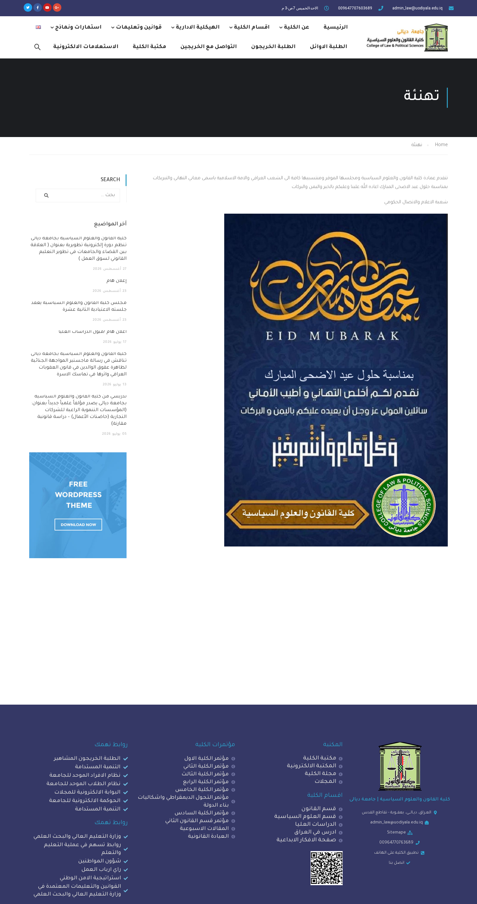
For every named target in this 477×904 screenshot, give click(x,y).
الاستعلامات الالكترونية (85, 47)
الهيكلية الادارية (198, 28)
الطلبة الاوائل (328, 47)
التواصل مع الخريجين (208, 47)
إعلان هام (116, 281)
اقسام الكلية (252, 28)
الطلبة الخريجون (273, 47)
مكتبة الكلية (149, 47)
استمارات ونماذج (78, 28)
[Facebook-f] (37, 7)
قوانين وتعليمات (139, 28)
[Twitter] (28, 7)
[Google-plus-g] (57, 7)
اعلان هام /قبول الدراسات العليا (92, 332)
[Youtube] (47, 7)
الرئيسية (336, 28)
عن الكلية (296, 28)
